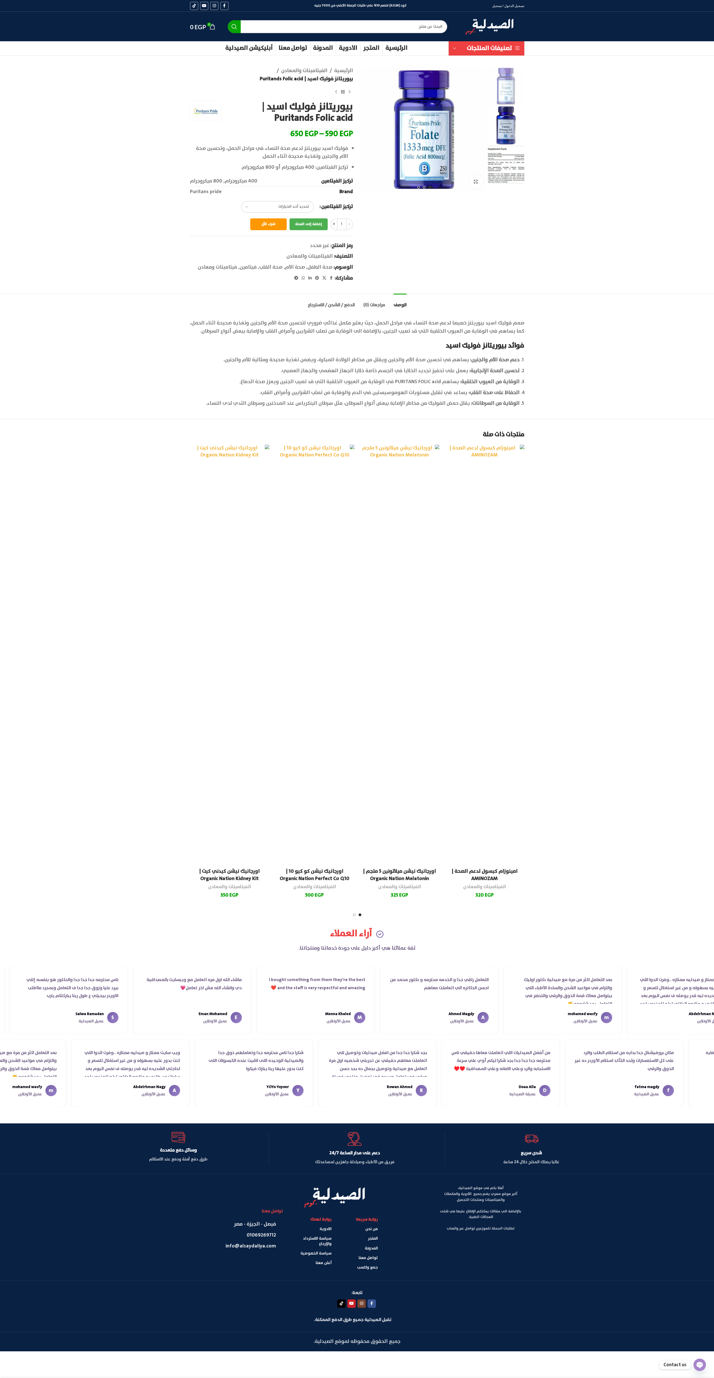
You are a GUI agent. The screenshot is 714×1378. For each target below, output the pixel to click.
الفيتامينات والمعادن (304, 71)
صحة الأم (295, 267)
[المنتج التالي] (336, 92)
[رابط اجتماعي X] (324, 278)
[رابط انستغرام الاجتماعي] (214, 6)
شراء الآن (268, 224)
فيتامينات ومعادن (217, 267)
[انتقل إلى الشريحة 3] (418, 187)
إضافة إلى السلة (308, 224)
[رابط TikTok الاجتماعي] (194, 6)
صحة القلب (271, 267)
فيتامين (248, 267)
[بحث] (234, 26)
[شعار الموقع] (490, 26)
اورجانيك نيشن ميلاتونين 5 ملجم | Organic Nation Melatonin (399, 875)
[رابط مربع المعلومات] (531, 1149)
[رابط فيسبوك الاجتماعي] (224, 6)
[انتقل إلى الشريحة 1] (429, 187)
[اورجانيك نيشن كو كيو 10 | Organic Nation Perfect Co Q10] (314, 655)
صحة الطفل (319, 267)
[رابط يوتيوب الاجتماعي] (204, 6)
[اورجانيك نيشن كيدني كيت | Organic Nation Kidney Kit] (229, 655)
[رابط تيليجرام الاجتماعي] (296, 278)
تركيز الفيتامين (337, 207)
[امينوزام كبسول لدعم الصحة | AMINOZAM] (484, 655)
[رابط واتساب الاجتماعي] (303, 278)
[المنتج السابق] (349, 92)
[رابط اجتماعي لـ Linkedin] (310, 278)
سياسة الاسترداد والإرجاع (317, 1241)
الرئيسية (343, 71)
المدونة (371, 1248)
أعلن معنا (324, 1263)
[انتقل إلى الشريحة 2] (424, 187)
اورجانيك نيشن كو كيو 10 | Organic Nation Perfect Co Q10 (314, 875)
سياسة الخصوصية (316, 1253)
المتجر (373, 1238)
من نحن (371, 1229)
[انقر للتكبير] (476, 182)
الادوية (326, 1229)
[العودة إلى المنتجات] (342, 92)
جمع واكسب (367, 1267)
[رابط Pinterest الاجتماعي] (317, 278)
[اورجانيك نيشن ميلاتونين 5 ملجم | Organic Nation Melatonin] (399, 655)
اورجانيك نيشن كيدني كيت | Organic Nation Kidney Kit (229, 875)
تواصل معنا (368, 1258)
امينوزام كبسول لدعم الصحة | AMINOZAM (485, 875)
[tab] (400, 302)
